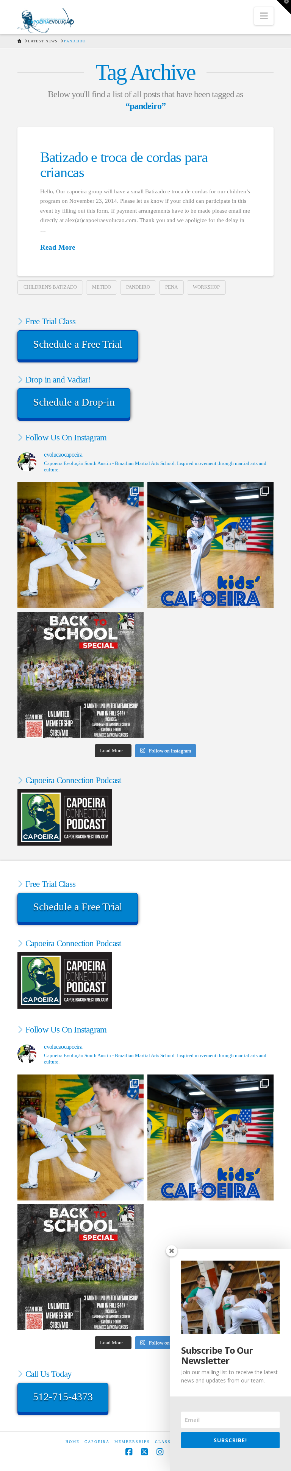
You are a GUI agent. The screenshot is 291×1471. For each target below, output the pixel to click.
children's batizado (50, 287)
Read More (57, 247)
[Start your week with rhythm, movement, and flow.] (210, 545)
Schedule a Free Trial (77, 344)
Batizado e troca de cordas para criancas (123, 164)
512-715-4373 (63, 1397)
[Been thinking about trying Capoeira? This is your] (80, 675)
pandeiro (138, 287)
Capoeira (97, 1442)
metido (101, 287)
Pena (171, 287)
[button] (264, 16)
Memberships (132, 1442)
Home (73, 1442)
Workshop (206, 287)
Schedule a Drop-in (74, 402)
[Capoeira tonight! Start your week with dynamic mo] (80, 545)
